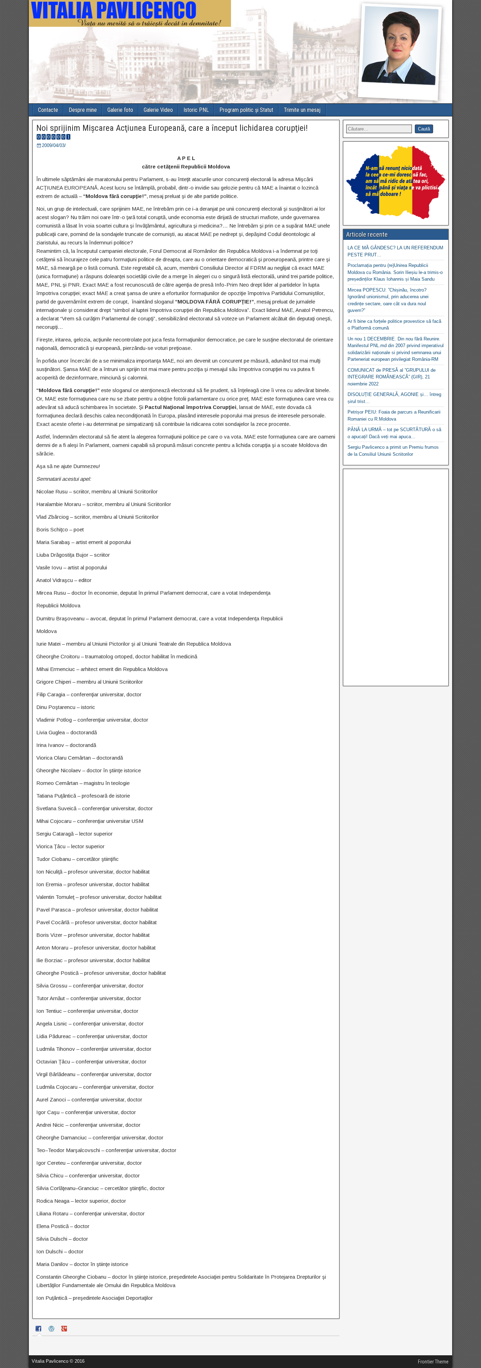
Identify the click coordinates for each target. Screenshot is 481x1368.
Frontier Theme (433, 1362)
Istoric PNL (196, 110)
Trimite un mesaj (302, 110)
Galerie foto (120, 110)
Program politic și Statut (246, 110)
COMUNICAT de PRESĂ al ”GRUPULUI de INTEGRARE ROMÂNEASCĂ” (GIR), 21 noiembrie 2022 (392, 376)
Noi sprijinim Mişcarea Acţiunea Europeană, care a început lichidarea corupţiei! (172, 128)
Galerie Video (158, 110)
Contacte (48, 110)
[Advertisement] (395, 577)
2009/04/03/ (54, 145)
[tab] (39, 1330)
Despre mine (83, 110)
